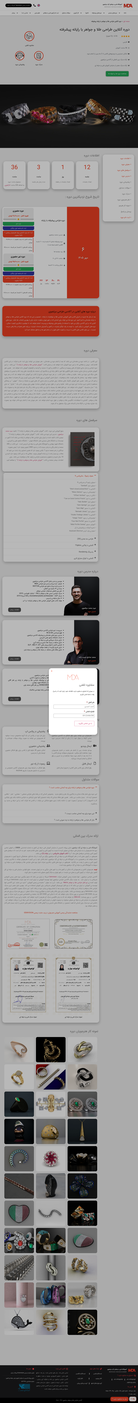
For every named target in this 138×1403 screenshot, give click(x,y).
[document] (69, 701)
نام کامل (90, 702)
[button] (51, 671)
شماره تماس (89, 711)
